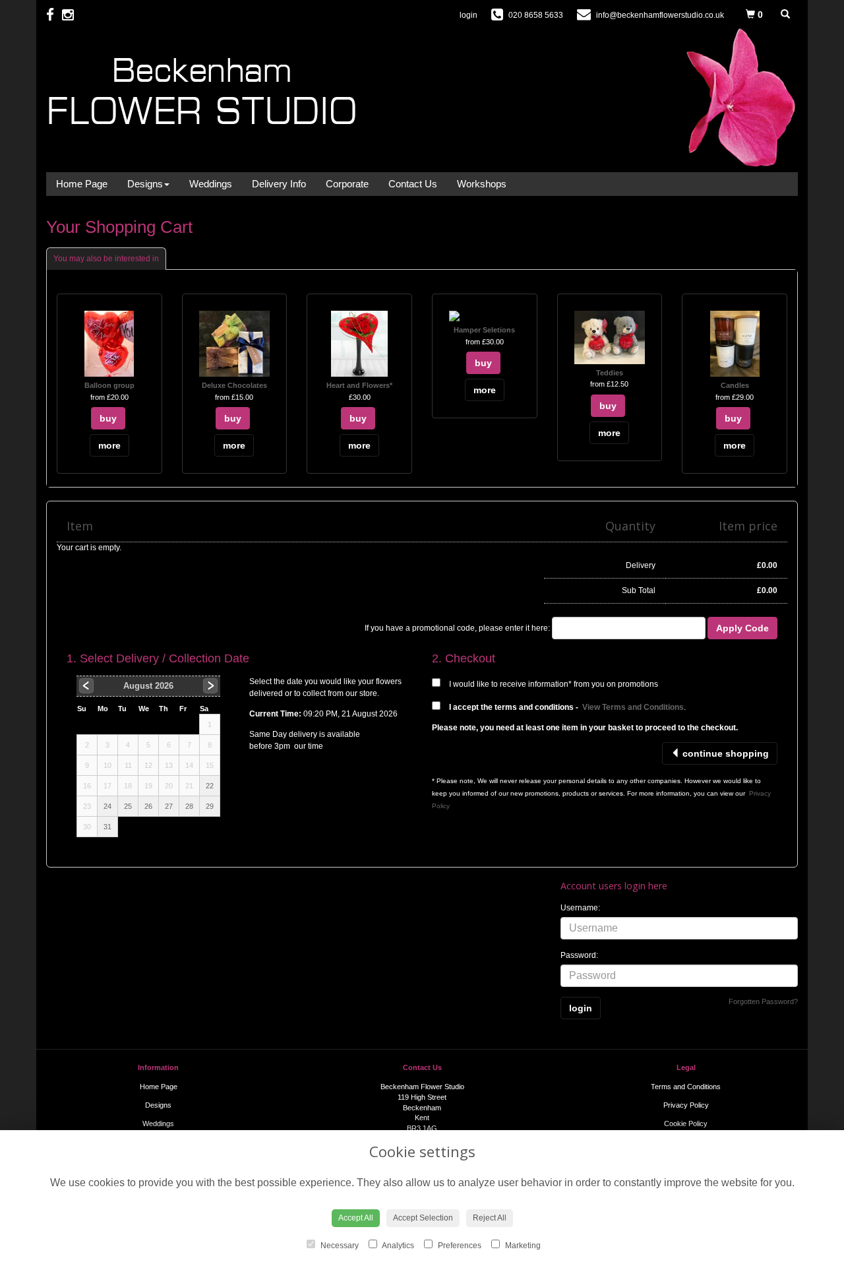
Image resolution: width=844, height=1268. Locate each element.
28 (189, 806)
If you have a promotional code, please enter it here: (457, 628)
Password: (579, 955)
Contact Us (412, 183)
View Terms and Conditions (633, 707)
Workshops (481, 183)
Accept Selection (423, 1217)
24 (107, 806)
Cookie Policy (686, 1123)
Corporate (347, 183)
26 (148, 806)
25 (128, 806)
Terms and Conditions (686, 1087)
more (109, 445)
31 (107, 827)
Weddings (210, 183)
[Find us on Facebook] (54, 14)
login (468, 15)
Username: (580, 907)
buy (108, 418)
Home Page (81, 183)
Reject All (489, 1217)
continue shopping (724, 753)
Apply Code (742, 628)
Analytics (397, 1245)
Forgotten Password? (763, 1001)
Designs (145, 183)
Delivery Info (279, 183)
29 (210, 806)
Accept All (355, 1217)
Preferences (458, 1245)
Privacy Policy (686, 1105)
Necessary (338, 1245)
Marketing (522, 1245)
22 (210, 786)
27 (169, 806)
